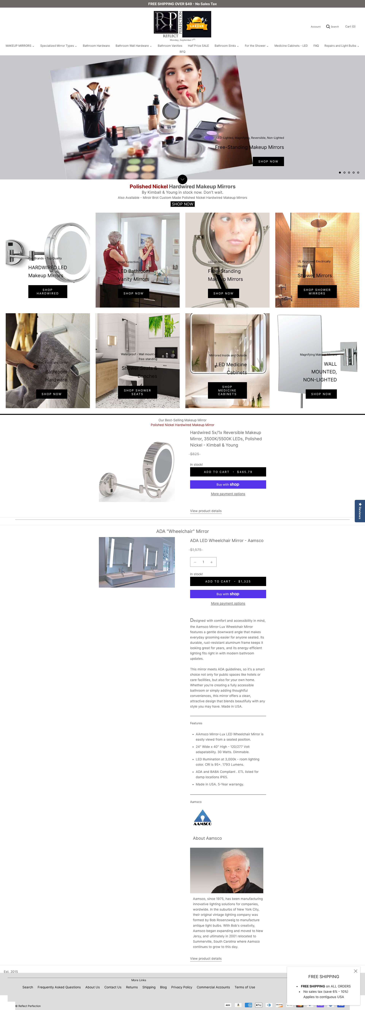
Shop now (52, 394)
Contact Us (112, 987)
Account (316, 26)
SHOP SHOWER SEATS (137, 392)
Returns (132, 987)
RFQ (182, 52)
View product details (206, 511)
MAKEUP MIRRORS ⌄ (20, 45)
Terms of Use (245, 987)
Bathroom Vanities (170, 45)
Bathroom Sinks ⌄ (227, 45)
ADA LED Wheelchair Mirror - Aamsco (226, 540)
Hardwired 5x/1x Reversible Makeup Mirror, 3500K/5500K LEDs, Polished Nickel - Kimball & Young (226, 438)
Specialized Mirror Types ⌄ (58, 45)
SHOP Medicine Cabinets (227, 390)
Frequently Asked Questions (59, 987)
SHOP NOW (223, 293)
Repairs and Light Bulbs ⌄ (342, 45)
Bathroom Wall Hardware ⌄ (134, 45)
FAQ (316, 45)
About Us (92, 987)
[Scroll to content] (182, 179)
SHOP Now (268, 161)
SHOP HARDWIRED (48, 291)
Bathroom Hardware (96, 45)
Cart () (350, 26)
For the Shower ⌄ (257, 45)
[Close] (355, 971)
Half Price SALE (198, 45)
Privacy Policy (181, 987)
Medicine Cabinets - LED (291, 45)
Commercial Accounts (213, 987)
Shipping (149, 987)
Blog (163, 987)
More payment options (228, 494)
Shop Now (134, 293)
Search (334, 26)
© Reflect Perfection (28, 1006)
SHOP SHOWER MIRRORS (317, 291)
